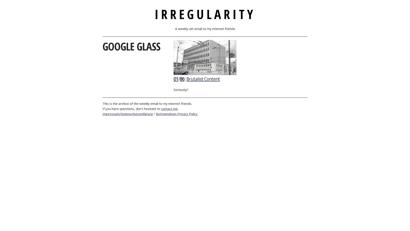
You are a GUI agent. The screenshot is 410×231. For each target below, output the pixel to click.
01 (176, 79)
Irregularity (205, 14)
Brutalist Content (203, 79)
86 (182, 79)
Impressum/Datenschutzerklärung (127, 114)
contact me (169, 109)
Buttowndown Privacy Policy (177, 114)
